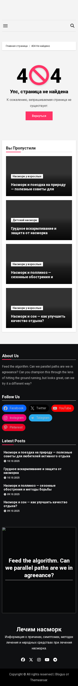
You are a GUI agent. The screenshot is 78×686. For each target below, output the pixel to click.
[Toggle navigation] (5, 25)
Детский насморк (25, 220)
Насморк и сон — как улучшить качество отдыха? (38, 318)
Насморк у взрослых (27, 176)
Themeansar (38, 680)
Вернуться (39, 115)
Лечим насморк (39, 629)
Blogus (60, 674)
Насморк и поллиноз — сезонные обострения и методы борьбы (32, 276)
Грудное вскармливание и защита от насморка (33, 230)
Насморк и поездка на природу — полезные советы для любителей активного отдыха (38, 189)
